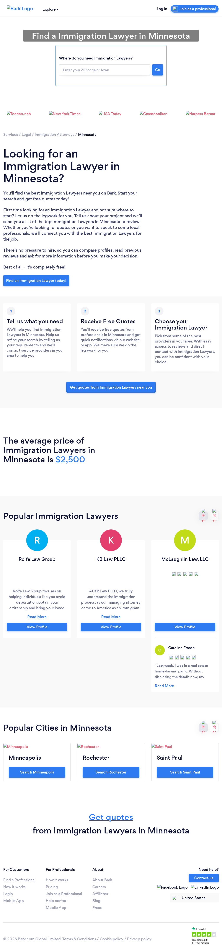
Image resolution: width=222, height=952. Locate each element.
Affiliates (100, 893)
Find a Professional (19, 880)
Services (10, 134)
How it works (14, 886)
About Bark (102, 880)
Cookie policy (111, 939)
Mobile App (13, 900)
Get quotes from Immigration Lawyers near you (111, 387)
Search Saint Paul (185, 772)
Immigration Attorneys (54, 134)
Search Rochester (111, 772)
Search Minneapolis (37, 772)
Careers (99, 886)
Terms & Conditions (79, 939)
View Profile (37, 627)
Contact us (203, 878)
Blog (96, 900)
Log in (162, 8)
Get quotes (111, 817)
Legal (26, 134)
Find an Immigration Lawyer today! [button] (36, 280)
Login (8, 893)
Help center (56, 900)
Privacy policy (139, 939)
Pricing (52, 886)
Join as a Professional (64, 893)
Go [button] (157, 69)
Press (97, 907)
